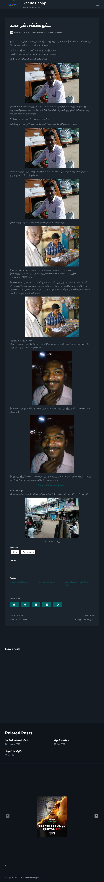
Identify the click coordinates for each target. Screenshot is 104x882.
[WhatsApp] (14, 604)
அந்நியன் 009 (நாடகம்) (47, 582)
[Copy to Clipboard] (57, 604)
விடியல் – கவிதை (61, 740)
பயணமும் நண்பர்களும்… (19, 582)
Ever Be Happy (34, 3)
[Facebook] (25, 604)
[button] (96, 816)
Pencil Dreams (57, 33)
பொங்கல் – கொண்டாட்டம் (16, 740)
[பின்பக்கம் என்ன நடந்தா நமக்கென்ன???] (52, 444)
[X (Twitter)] (36, 604)
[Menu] (97, 5)
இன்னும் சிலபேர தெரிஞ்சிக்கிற (52, 485)
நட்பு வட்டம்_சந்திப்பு (13, 751)
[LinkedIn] (46, 604)
